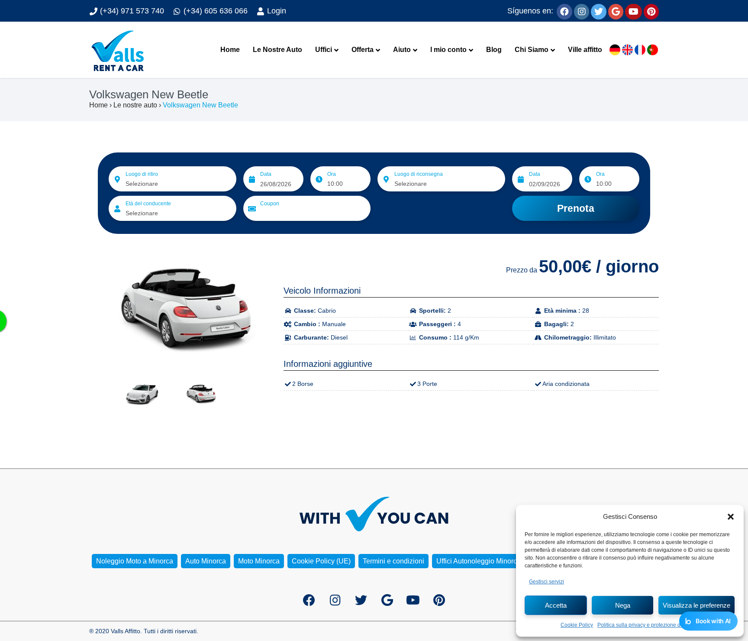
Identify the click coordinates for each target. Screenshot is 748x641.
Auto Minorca (205, 561)
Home (230, 49)
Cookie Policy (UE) (321, 561)
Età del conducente (148, 204)
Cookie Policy (577, 625)
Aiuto (402, 49)
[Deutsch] (615, 50)
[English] (627, 50)
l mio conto (448, 49)
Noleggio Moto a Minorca (134, 561)
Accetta (556, 605)
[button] (730, 516)
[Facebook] (564, 11)
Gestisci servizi (546, 582)
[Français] (640, 50)
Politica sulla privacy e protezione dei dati (646, 625)
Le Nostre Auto (277, 49)
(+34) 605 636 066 (214, 10)
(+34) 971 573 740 (131, 10)
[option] (180, 309)
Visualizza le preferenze (696, 605)
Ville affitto (585, 49)
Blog (494, 49)
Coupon (269, 204)
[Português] (652, 50)
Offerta (362, 49)
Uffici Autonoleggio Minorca (478, 561)
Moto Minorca (259, 561)
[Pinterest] (651, 11)
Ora (331, 174)
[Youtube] (633, 11)
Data (265, 174)
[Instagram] (581, 11)
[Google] (615, 11)
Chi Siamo (531, 49)
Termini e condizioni (393, 561)
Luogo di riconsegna (418, 174)
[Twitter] (598, 11)
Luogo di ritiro (142, 174)
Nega (622, 605)
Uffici (323, 49)
